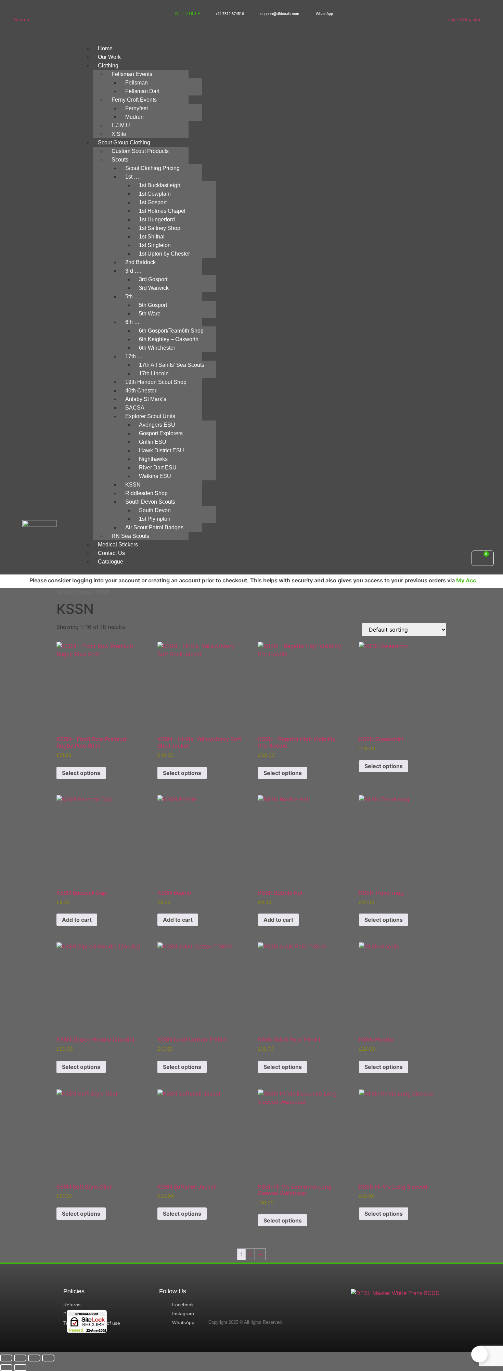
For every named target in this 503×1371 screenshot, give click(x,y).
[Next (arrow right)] (20, 1367)
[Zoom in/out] (6, 1358)
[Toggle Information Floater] (479, 1354)
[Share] (34, 1358)
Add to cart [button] (77, 919)
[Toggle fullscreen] (20, 1358)
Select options (81, 772)
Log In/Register (464, 19)
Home (63, 592)
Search (21, 19)
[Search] (18, 7)
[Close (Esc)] (48, 1358)
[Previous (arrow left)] (6, 1367)
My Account (444, 580)
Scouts (83, 592)
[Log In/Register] (452, 7)
